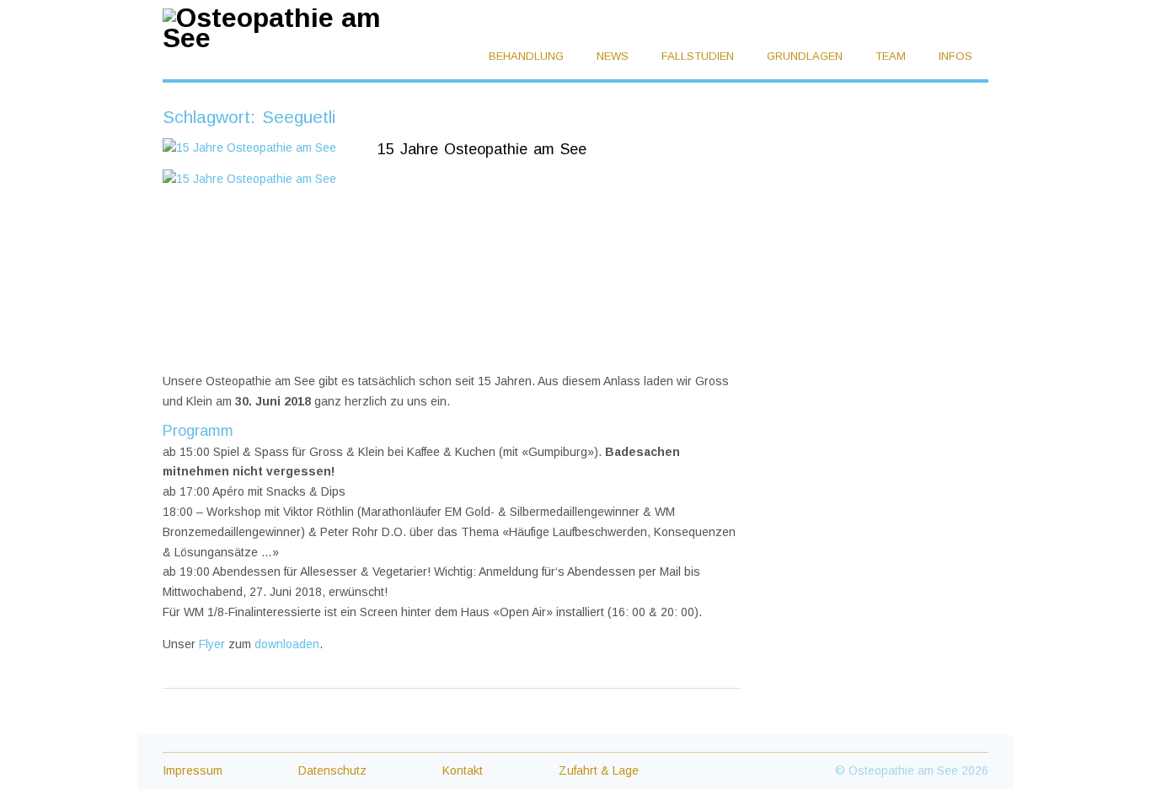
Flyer (212, 644)
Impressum (192, 770)
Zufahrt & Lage (599, 770)
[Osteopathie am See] (286, 38)
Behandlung (528, 56)
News (614, 56)
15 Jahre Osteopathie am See (481, 149)
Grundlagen (806, 56)
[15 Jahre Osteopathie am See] (259, 148)
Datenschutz (332, 770)
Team (892, 56)
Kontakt (462, 770)
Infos (957, 56)
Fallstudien (699, 56)
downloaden (286, 644)
